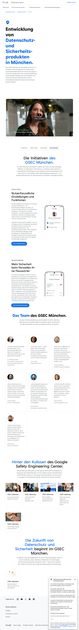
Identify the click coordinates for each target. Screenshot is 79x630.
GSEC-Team (34, 148)
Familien (8, 610)
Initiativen (24, 148)
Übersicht (6, 7)
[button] (39, 117)
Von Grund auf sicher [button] (18, 7)
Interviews (43, 148)
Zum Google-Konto (19, 243)
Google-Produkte (28, 625)
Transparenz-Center (12, 614)
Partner (8, 617)
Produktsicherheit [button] (34, 7)
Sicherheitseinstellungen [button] (52, 7)
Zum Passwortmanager (20, 305)
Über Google (17, 625)
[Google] (8, 625)
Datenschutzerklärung (41, 625)
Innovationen (54, 148)
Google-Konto (71, 2)
